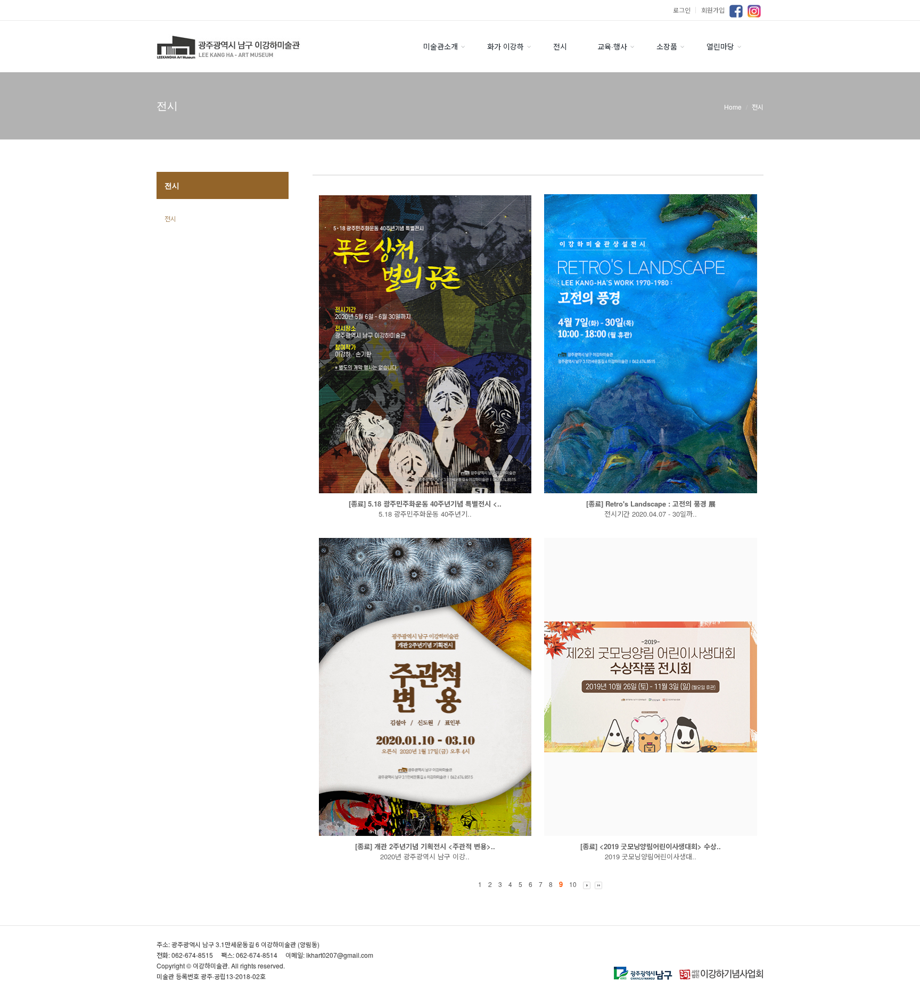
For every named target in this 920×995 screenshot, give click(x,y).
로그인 (686, 9)
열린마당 (720, 46)
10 (573, 884)
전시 (560, 46)
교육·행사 (612, 46)
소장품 (666, 46)
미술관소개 (440, 46)
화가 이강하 (505, 46)
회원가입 (713, 9)
